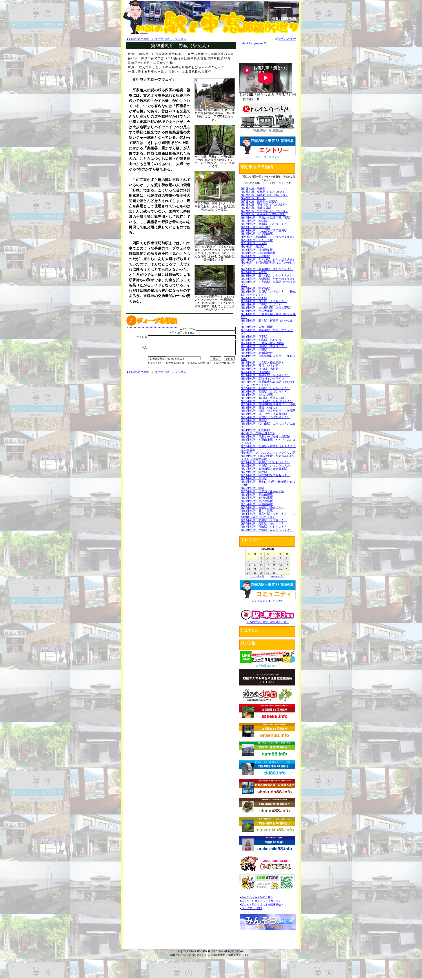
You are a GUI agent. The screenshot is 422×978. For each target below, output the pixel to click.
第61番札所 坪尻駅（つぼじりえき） (265, 417)
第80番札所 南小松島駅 (257, 501)
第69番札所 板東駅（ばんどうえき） (265, 462)
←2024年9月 (257, 576)
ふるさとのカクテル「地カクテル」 (262, 900)
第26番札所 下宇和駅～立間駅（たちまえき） (268, 283)
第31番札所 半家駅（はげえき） (262, 304)
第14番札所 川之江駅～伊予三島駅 (264, 230)
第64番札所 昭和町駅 (255, 430)
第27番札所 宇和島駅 (255, 288)
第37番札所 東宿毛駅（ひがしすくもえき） (267, 332)
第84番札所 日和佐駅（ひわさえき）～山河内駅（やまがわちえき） (268, 515)
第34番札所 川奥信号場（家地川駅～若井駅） (268, 316)
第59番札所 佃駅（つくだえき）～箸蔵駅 (268, 410)
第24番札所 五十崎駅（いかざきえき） (267, 275)
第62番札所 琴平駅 (254, 420)
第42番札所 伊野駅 (254, 349)
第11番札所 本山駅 (254, 220)
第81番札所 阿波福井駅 (257, 504)
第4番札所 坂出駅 (253, 198)
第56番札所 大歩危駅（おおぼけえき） (267, 401)
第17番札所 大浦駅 (254, 243)
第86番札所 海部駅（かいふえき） (264, 523)
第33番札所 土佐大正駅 (257, 311)
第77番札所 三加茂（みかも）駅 (262, 491)
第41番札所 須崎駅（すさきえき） (264, 346)
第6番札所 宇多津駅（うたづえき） (264, 204)
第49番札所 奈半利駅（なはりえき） (265, 375)
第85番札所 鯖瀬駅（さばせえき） (264, 520)
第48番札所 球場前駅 (255, 372)
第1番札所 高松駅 (253, 188)
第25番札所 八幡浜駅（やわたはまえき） (268, 278)
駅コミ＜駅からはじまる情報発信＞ (262, 904)
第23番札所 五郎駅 (254, 272)
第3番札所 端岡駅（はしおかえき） (264, 195)
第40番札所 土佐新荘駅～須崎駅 (262, 343)
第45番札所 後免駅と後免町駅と (262, 362)
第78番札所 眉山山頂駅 (257, 494)
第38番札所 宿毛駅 (254, 336)
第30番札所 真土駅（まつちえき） (264, 301)
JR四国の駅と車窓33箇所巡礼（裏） (268, 622)
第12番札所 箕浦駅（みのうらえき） (265, 223)
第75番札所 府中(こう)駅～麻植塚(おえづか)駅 (268, 483)
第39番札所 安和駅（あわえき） (262, 340)
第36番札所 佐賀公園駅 (257, 327)
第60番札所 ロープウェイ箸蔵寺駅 (264, 414)
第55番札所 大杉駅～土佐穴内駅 (262, 398)
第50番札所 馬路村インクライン (262, 378)
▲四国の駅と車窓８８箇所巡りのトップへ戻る (156, 39)
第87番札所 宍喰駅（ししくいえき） (265, 526)
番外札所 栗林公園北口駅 (258, 433)
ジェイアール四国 (251, 908)
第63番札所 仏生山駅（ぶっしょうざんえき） (268, 425)
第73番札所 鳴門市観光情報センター (265, 475)
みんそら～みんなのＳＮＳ (257, 897)
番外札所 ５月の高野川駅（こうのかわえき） (268, 264)
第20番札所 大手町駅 (255, 256)
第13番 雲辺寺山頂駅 (255, 227)
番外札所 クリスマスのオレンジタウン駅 (268, 452)
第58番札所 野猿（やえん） (259, 407)
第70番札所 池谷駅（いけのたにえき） (267, 465)
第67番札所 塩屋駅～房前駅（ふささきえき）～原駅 (268, 448)
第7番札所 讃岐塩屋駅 (256, 207)
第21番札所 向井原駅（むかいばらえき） (268, 259)
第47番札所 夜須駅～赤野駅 (259, 369)
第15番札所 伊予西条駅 (257, 233)
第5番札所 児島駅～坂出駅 (259, 201)
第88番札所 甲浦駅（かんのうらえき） (267, 530)
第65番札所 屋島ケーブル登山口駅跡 (265, 436)
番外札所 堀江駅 (252, 246)
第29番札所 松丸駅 (254, 298)
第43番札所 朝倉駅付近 (257, 352)
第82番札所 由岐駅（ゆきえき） (262, 507)
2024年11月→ (277, 576)
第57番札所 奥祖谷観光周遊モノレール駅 (268, 404)
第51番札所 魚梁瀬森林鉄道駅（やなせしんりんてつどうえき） (268, 383)
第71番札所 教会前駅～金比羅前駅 (264, 468)
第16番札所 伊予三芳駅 (257, 240)
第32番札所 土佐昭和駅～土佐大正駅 (265, 307)
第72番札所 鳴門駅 (254, 472)
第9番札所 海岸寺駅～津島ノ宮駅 (263, 214)
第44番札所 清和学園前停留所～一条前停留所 (268, 357)
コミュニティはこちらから (268, 600)
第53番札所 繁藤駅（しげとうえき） (265, 391)
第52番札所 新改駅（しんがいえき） (265, 388)
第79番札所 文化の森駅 (257, 497)
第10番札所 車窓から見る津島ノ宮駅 (265, 217)
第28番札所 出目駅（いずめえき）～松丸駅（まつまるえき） (268, 293)
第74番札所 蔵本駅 (254, 478)
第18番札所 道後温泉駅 (257, 249)
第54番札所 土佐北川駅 (257, 394)
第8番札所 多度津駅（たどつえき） (264, 211)
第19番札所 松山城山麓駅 (258, 252)
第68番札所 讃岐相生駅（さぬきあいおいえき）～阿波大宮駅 (268, 457)
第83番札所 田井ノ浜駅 (257, 510)
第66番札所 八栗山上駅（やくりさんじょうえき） (268, 441)
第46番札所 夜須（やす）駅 (259, 365)
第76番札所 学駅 (252, 488)
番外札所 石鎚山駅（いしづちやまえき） (268, 236)
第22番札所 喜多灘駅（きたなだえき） (267, 269)
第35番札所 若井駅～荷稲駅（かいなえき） (267, 322)
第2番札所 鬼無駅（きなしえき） (263, 191)
